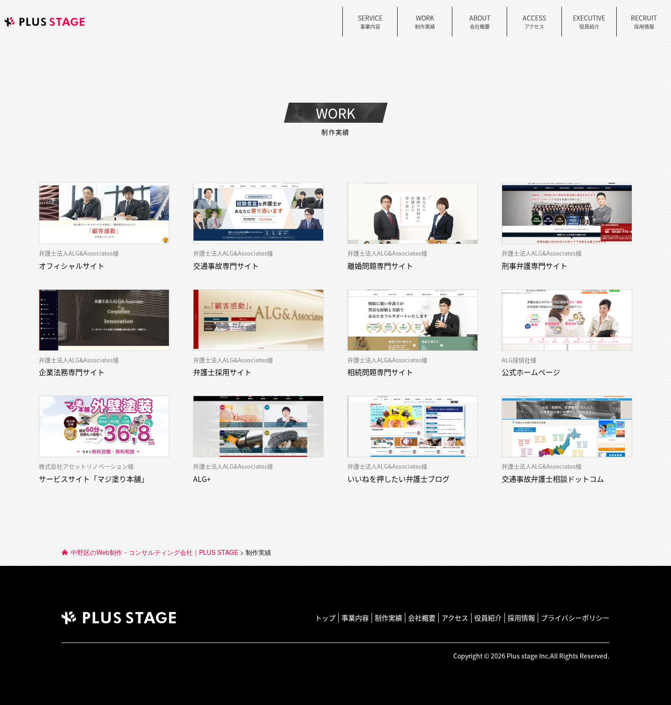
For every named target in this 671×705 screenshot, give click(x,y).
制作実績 (388, 617)
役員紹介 (488, 617)
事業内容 (355, 617)
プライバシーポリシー (575, 617)
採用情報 (521, 617)
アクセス (454, 617)
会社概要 (421, 617)
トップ (325, 617)
